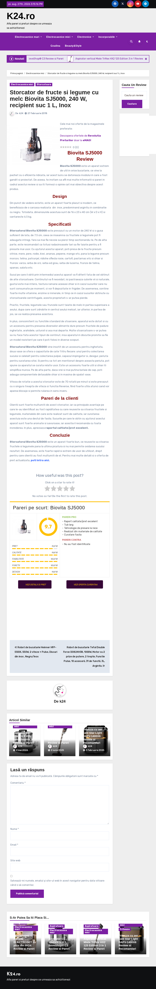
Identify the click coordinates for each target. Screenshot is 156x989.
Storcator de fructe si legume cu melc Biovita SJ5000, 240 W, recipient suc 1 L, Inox (54, 98)
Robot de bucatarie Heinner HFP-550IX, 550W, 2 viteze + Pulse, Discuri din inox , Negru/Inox (36, 652)
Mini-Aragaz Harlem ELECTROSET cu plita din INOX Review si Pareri (25, 942)
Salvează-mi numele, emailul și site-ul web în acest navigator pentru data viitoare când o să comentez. (57, 882)
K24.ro (21, 16)
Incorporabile (106, 37)
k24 (21, 113)
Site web (15, 860)
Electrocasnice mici (58, 37)
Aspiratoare (56, 926)
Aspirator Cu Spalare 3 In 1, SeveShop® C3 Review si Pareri (23, 737)
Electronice (84, 37)
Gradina (55, 45)
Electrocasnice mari (27, 37)
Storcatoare (44, 84)
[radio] (47, 489)
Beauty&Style (73, 45)
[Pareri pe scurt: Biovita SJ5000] (23, 527)
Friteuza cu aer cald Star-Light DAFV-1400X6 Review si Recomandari (92, 736)
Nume (14, 829)
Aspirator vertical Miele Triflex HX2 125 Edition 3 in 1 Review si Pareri (59, 737)
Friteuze (125, 929)
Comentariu (18, 782)
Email (14, 844)
